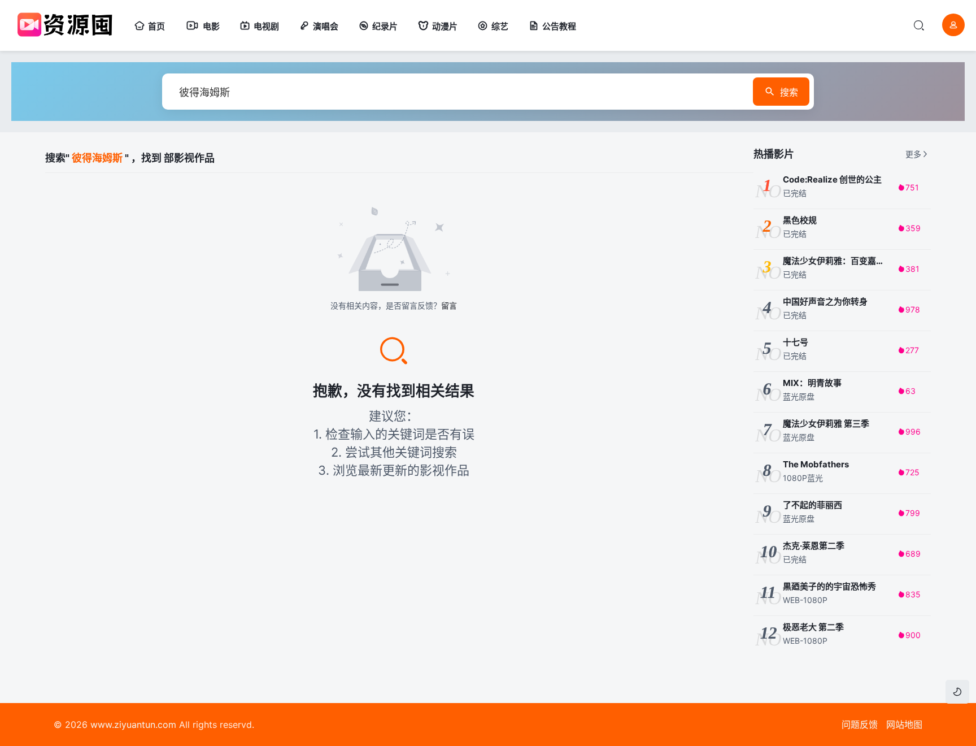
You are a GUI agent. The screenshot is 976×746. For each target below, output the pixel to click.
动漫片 (444, 26)
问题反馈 (860, 724)
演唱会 (325, 26)
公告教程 (559, 26)
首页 (156, 26)
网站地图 (904, 724)
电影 (211, 26)
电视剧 (266, 26)
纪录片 (385, 26)
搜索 (789, 92)
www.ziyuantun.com (133, 724)
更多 (913, 154)
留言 (449, 305)
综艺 (499, 26)
